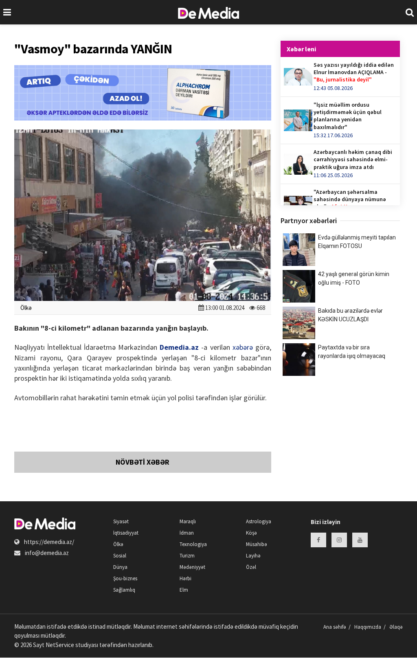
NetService (60, 645)
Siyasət (121, 521)
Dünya (120, 567)
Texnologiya (193, 544)
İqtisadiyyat (125, 532)
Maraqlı (188, 521)
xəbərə (243, 347)
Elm (184, 589)
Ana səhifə (334, 626)
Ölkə (26, 308)
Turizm (187, 555)
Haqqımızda (367, 626)
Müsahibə (256, 544)
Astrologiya (258, 521)
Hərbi (185, 578)
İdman (187, 532)
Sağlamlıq (124, 589)
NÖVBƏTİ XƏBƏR (142, 462)
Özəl (251, 567)
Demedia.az (179, 347)
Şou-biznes (125, 578)
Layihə (253, 555)
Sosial (119, 555)
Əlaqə (396, 626)
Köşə (251, 532)
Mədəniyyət (192, 567)
